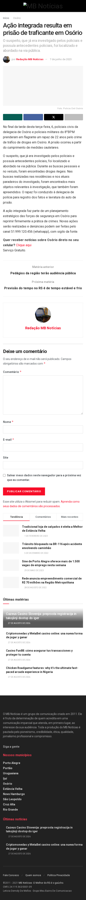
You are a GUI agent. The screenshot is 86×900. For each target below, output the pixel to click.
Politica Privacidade (58, 875)
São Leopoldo (12, 799)
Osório (17, 18)
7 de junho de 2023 (61, 59)
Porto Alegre (11, 763)
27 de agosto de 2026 (19, 623)
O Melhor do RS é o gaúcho (48, 882)
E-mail (8, 439)
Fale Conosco (11, 875)
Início (6, 18)
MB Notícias (25, 882)
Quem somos (33, 875)
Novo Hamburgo (14, 794)
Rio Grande (10, 809)
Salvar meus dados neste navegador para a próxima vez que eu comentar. (44, 477)
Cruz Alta (9, 804)
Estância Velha (12, 788)
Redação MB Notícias (29, 59)
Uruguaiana (10, 773)
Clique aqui (23, 245)
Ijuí (5, 778)
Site (5, 457)
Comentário (12, 372)
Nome (8, 422)
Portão (7, 768)
